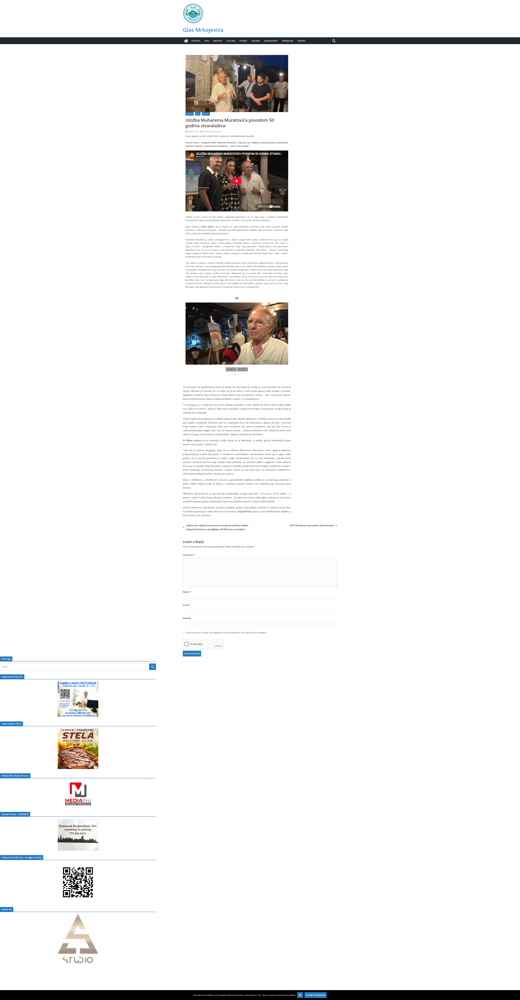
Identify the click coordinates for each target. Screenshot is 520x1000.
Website (187, 618)
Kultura (231, 41)
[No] (516, 995)
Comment (189, 554)
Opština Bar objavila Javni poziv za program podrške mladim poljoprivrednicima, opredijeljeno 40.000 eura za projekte (217, 527)
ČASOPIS (301, 41)
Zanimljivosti (271, 41)
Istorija (243, 41)
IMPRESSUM (287, 41)
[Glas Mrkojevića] (186, 41)
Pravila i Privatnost (315, 995)
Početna (195, 41)
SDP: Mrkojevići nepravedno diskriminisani (312, 525)
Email (186, 605)
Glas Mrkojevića (203, 29)
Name (187, 591)
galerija (255, 41)
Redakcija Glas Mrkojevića (212, 131)
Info (207, 41)
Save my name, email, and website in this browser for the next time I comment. (226, 632)
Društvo (217, 41)
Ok (300, 995)
